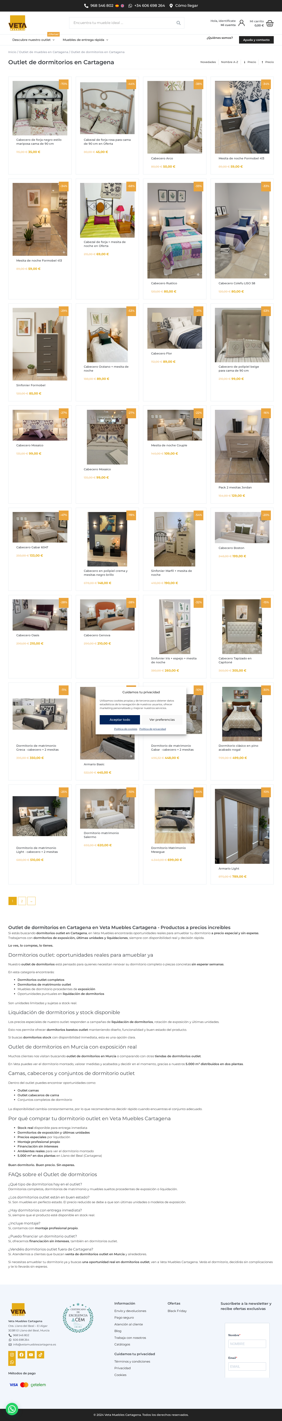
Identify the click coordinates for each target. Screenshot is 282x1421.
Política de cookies (125, 728)
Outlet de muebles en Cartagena (43, 52)
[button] (33, 39)
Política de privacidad (152, 728)
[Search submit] (178, 22)
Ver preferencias (162, 720)
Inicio (12, 52)
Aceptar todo (120, 720)
